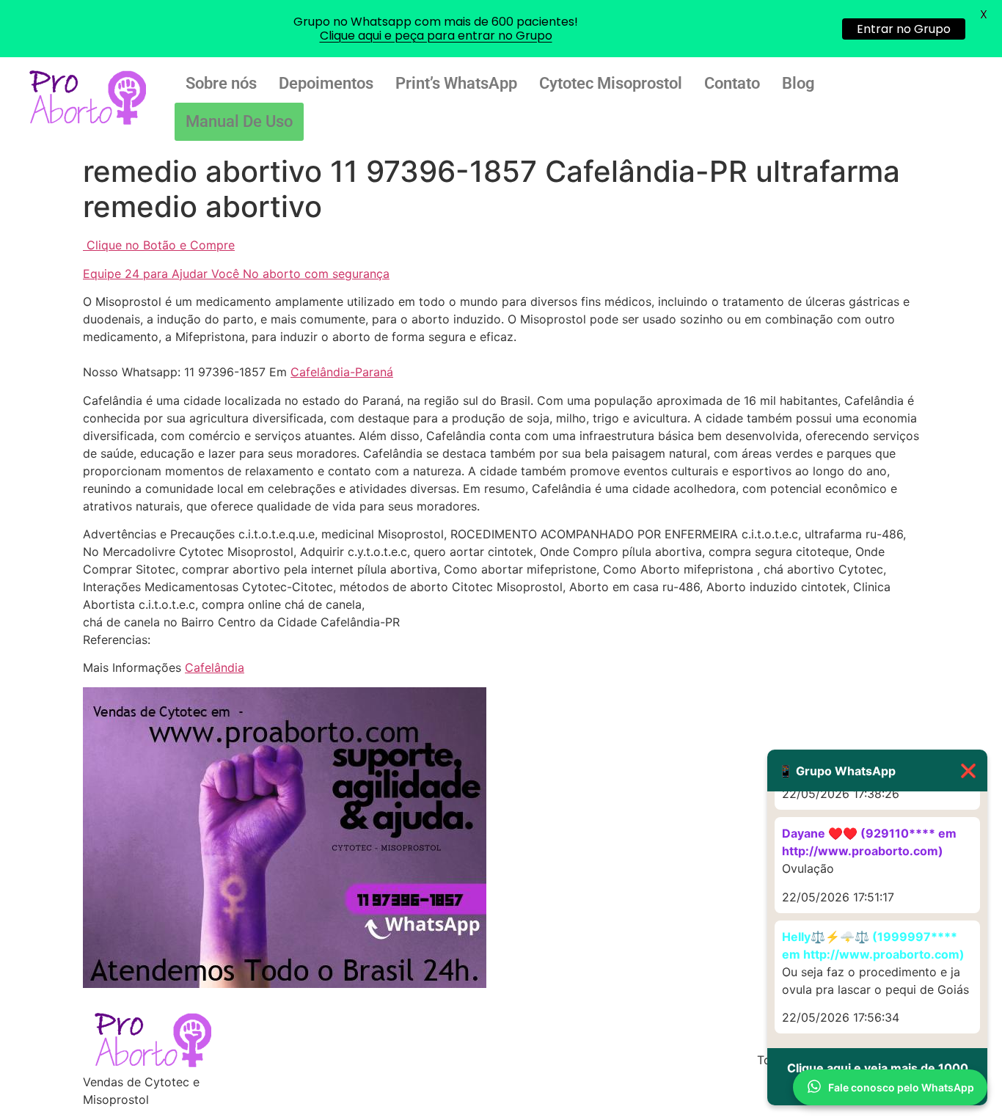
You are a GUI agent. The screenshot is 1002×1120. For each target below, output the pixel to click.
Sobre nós (221, 83)
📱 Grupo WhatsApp (877, 770)
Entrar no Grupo (904, 29)
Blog (798, 83)
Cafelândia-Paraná (341, 372)
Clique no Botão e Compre (161, 245)
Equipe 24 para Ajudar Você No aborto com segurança (236, 273)
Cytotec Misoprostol (610, 83)
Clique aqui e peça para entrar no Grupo (436, 35)
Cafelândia (214, 667)
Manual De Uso (239, 121)
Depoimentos (326, 83)
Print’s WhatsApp (456, 83)
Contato (732, 83)
